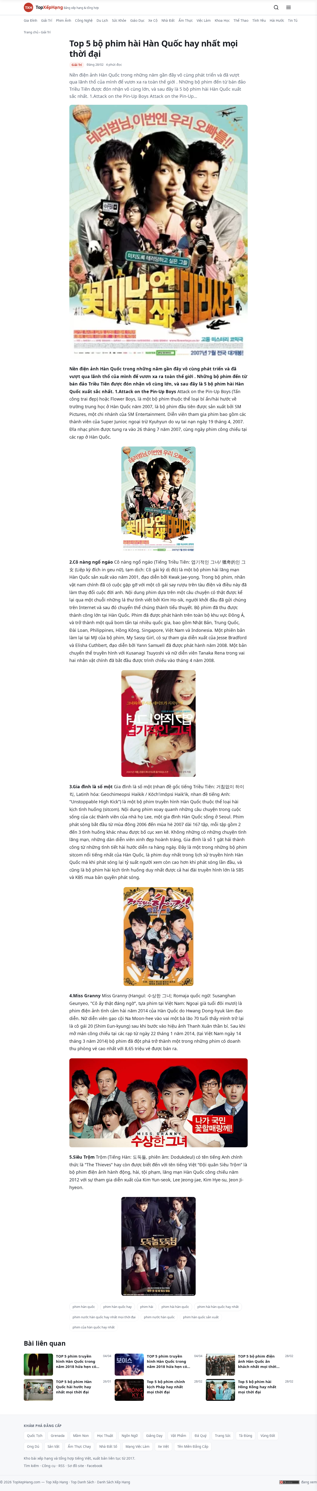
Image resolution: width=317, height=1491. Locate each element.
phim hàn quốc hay (117, 1306)
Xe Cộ (153, 20)
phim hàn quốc (84, 1306)
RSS (61, 1465)
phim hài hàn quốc (175, 1306)
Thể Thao (241, 20)
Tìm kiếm (31, 1465)
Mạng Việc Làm (138, 1446)
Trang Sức (223, 1435)
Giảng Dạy (154, 1435)
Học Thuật (105, 1435)
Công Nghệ (84, 20)
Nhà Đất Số (108, 1446)
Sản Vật (53, 1446)
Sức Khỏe (119, 20)
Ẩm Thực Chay (79, 1446)
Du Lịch (102, 20)
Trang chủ (31, 32)
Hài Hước (277, 20)
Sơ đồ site (76, 1465)
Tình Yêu (259, 20)
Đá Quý (201, 1435)
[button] (276, 7)
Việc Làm (204, 20)
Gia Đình (30, 20)
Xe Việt (163, 1446)
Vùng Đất (268, 1435)
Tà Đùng (245, 1435)
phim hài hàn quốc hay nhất (218, 1306)
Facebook (94, 1465)
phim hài (146, 1306)
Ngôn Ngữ (130, 1435)
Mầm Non (81, 1435)
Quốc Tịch (34, 1435)
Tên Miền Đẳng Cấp (192, 1446)
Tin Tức (293, 20)
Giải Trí (46, 20)
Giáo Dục (137, 20)
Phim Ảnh (63, 20)
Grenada (58, 1435)
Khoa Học (222, 20)
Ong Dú (33, 1446)
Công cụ (48, 1465)
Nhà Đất (168, 20)
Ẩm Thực (186, 20)
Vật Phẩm (178, 1435)
